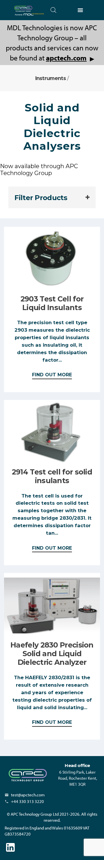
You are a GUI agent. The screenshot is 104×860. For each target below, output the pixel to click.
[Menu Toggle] (80, 10)
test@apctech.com (28, 795)
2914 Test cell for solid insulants (52, 476)
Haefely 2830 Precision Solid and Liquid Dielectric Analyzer (52, 654)
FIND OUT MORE (52, 375)
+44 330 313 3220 (27, 801)
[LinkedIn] (10, 847)
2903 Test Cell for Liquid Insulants (52, 303)
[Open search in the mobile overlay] (53, 10)
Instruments (50, 78)
